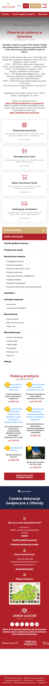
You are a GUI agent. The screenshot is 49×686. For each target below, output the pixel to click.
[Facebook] (12, 624)
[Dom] (44, 230)
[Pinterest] (22, 624)
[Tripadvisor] (37, 624)
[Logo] (8, 6)
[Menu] (45, 6)
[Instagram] (17, 624)
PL (19, 6)
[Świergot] (27, 624)
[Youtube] (32, 624)
